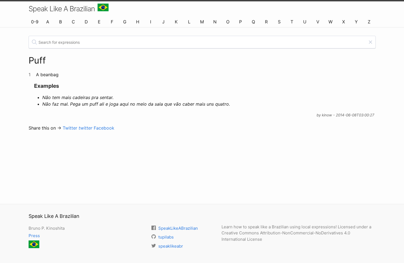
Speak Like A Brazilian (62, 8)
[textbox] (202, 42)
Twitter (77, 128)
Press (34, 235)
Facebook (104, 128)
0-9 (34, 21)
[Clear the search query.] (370, 42)
